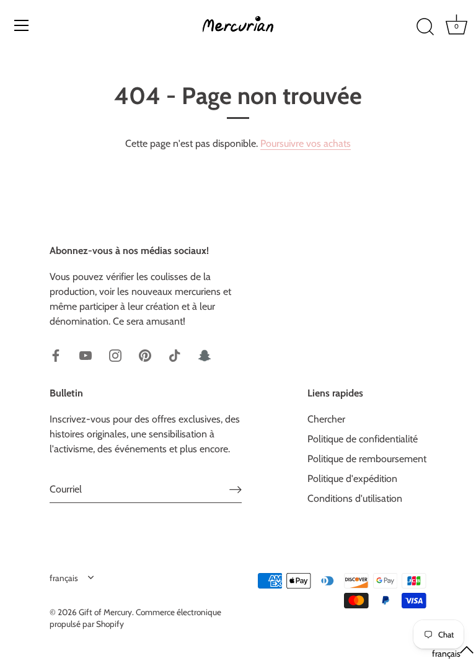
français (64, 578)
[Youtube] (85, 355)
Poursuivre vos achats (305, 143)
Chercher (326, 419)
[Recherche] (425, 27)
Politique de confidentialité (362, 439)
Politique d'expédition (352, 478)
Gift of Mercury (105, 612)
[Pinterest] (145, 355)
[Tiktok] (175, 355)
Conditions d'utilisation (354, 498)
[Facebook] (56, 355)
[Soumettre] (235, 489)
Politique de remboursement (366, 459)
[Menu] (21, 25)
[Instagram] (115, 355)
